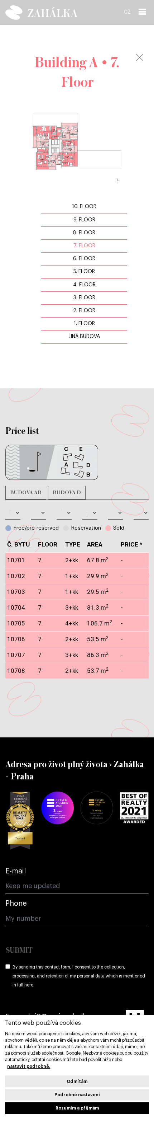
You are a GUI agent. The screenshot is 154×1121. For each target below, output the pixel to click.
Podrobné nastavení (77, 1095)
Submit (19, 951)
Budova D (67, 493)
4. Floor (84, 284)
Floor (47, 544)
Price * (131, 544)
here (28, 985)
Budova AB (26, 493)
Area (94, 544)
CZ (127, 12)
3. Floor (84, 297)
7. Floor (84, 245)
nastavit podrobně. (28, 1066)
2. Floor (84, 310)
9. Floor (84, 219)
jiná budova (84, 336)
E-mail (15, 871)
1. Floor (84, 323)
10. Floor (84, 206)
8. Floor (84, 232)
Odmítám (77, 1081)
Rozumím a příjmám (77, 1108)
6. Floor (84, 258)
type (72, 544)
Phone (16, 903)
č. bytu (18, 544)
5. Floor (84, 271)
